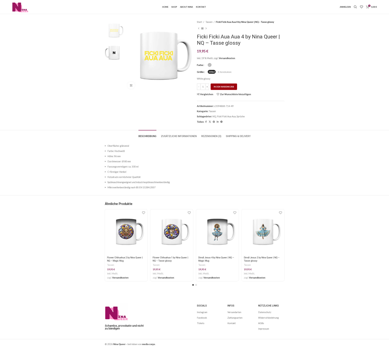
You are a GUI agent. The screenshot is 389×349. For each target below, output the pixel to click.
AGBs (261, 323)
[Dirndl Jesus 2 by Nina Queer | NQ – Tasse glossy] (263, 231)
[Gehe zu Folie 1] (193, 285)
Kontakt (231, 323)
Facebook (202, 317)
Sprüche (241, 116)
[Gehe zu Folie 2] (196, 285)
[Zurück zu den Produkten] (202, 28)
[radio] (210, 65)
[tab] (147, 134)
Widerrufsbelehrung (268, 317)
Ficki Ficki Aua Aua (226, 116)
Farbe (200, 65)
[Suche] (355, 7)
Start (199, 21)
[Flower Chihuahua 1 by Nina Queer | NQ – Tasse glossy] (171, 231)
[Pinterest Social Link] (214, 122)
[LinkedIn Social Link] (217, 122)
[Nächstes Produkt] (206, 28)
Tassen (208, 21)
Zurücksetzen (225, 72)
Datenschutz (264, 312)
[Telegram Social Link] (221, 122)
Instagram (202, 312)
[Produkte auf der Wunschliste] (361, 7)
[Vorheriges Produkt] (199, 28)
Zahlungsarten (234, 317)
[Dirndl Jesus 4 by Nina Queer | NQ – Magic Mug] (217, 231)
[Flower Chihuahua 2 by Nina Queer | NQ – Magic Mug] (126, 231)
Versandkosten (227, 58)
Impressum (263, 328)
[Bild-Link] (116, 312)
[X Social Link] (210, 122)
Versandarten (234, 312)
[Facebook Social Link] (206, 122)
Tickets (200, 323)
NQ (214, 116)
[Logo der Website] (20, 6)
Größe (200, 72)
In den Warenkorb (224, 86)
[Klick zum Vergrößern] (131, 85)
